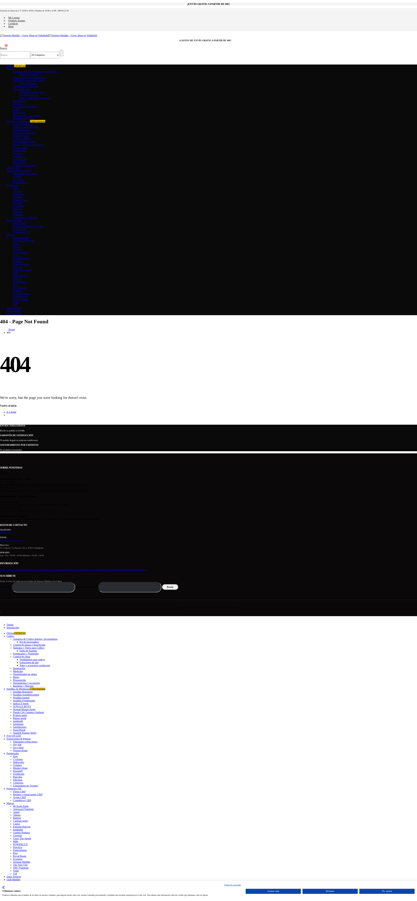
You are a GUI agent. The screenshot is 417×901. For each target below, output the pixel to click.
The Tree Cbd (20, 296)
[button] (3, 48)
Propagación (19, 112)
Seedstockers (19, 159)
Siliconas (17, 211)
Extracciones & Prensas (19, 170)
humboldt (18, 153)
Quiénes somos (16, 20)
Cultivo (10, 68)
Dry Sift (17, 176)
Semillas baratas (21, 130)
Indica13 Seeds (21, 136)
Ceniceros (18, 214)
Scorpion (17, 290)
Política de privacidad (55, 570)
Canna (16, 255)
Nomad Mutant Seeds (24, 141)
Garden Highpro (21, 264)
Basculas (17, 208)
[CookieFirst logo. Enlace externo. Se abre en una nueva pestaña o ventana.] (3, 887)
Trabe (16, 302)
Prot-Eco (17, 279)
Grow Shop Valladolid (115, 570)
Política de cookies (73, 570)
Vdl (15, 305)
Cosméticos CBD (22, 232)
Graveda (17, 267)
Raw (15, 188)
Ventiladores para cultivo (32, 92)
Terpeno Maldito (21, 293)
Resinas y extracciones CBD (28, 226)
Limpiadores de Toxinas (25, 217)
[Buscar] (61, 53)
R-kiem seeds (20, 147)
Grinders (17, 197)
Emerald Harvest (21, 258)
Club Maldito (13, 310)
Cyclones (18, 191)
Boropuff (17, 203)
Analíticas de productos (136, 570)
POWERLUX (20, 276)
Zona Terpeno (14, 308)
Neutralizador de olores (25, 106)
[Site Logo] (48, 35)
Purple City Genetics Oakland (28, 144)
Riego (16, 109)
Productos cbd (14, 220)
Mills (15, 273)
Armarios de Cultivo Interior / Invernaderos (35, 71)
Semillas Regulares (23, 124)
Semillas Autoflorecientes (26, 127)
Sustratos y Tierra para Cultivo (28, 80)
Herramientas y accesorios (26, 115)
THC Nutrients (21, 299)
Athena (17, 246)
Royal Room (19, 287)
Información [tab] (13, 627)
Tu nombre (6, 587)
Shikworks (18, 194)
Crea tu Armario (15, 313)
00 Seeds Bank (21, 237)
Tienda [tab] (10, 624)
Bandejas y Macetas (23, 118)
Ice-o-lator (18, 179)
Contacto (13, 23)
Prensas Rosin (20, 182)
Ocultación (18, 206)
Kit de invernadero (29, 74)
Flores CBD (19, 223)
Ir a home (11, 412)
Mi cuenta (14, 17)
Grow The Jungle (22, 270)
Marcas (10, 235)
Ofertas (16, 66)
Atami (16, 243)
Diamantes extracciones (25, 173)
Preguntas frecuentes (96, 570)
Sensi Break (19, 162)
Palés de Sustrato (28, 83)
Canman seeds (20, 252)
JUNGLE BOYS (22, 139)
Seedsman (18, 156)
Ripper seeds (19, 150)
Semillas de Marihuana (26, 121)
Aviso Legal (5, 570)
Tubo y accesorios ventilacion (35, 98)
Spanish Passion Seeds (24, 165)
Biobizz (17, 249)
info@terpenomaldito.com (12, 540)
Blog (11, 26)
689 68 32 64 (6, 533)
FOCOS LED (14, 168)
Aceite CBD (19, 229)
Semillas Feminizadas (24, 133)
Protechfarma (20, 281)
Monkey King (20, 200)
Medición (18, 104)
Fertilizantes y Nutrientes (26, 86)
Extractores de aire (29, 95)
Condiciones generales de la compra (28, 570)
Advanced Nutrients (23, 240)
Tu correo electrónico (87, 587)
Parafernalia (13, 185)
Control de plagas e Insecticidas (29, 77)
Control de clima (21, 89)
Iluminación (19, 101)
